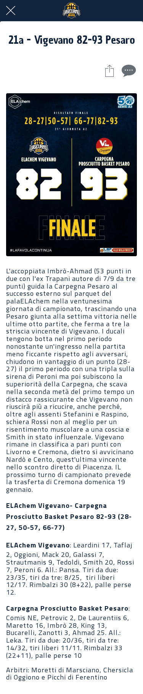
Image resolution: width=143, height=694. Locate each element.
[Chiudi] (10, 10)
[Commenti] (128, 70)
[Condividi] (109, 70)
